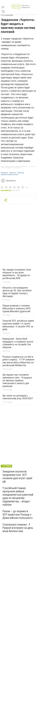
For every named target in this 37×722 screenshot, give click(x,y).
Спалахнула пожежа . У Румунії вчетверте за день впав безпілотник (17, 528)
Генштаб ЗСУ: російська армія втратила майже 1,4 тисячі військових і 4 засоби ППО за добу (18, 325)
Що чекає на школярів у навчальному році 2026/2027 (17, 397)
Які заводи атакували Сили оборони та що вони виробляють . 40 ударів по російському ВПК (16, 274)
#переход (20, 173)
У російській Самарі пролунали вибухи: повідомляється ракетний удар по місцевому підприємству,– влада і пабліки (17, 496)
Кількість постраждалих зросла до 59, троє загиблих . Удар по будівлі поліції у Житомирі (17, 292)
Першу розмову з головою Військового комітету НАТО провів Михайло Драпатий (16, 308)
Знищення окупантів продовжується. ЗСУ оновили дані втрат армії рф (17, 476)
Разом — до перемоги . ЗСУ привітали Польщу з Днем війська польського (17, 515)
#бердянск (4, 173)
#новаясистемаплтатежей (9, 175)
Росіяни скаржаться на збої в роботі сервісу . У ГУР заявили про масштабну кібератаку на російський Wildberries (18, 361)
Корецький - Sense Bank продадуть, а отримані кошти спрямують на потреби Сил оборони (17, 343)
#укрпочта (12, 173)
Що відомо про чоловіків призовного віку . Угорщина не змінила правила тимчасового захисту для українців (17, 380)
